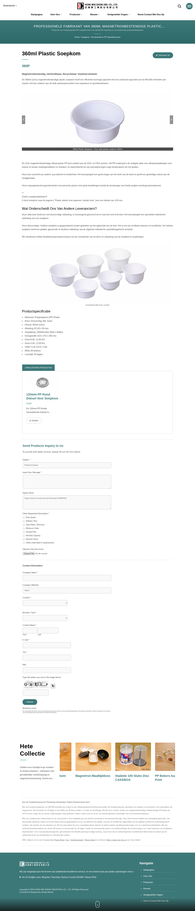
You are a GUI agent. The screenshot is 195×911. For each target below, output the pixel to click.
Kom (67, 840)
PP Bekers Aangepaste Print (116, 778)
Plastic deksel (89, 840)
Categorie (85, 37)
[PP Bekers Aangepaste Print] (117, 757)
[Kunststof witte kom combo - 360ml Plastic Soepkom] (97, 273)
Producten (75, 14)
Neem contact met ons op (151, 14)
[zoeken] (179, 6)
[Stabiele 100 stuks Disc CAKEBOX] (78, 757)
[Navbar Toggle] (189, 6)
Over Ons (55, 14)
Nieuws (94, 14)
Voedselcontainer (76, 840)
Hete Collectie (32, 750)
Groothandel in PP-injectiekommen (105, 37)
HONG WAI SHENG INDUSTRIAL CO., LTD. (53, 889)
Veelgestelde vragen (117, 14)
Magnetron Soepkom (154, 776)
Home (77, 37)
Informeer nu (164, 55)
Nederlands (9, 6)
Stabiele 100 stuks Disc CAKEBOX (77, 778)
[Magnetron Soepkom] (157, 757)
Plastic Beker (59, 840)
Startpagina (36, 14)
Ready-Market (47, 892)
